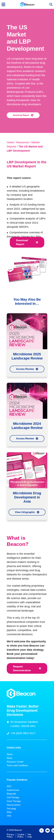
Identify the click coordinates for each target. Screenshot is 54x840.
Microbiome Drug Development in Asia (27, 497)
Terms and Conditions (17, 765)
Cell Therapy (13, 797)
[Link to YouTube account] (47, 830)
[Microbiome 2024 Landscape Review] (27, 400)
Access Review (25, 369)
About (9, 754)
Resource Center (15, 761)
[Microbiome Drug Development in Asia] (27, 470)
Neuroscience (13, 805)
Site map (29, 835)
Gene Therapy (14, 801)
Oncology (11, 808)
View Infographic (25, 512)
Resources (22, 142)
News (9, 758)
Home (10, 142)
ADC (9, 786)
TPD (9, 816)
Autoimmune (13, 790)
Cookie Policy (20, 835)
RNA (9, 812)
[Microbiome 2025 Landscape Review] (27, 331)
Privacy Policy (10, 835)
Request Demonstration (22, 668)
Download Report (21, 115)
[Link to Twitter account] (41, 830)
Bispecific (11, 793)
